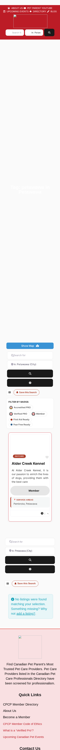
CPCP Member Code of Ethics (22, 724)
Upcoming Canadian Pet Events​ (23, 737)
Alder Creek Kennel (28, 463)
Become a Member (16, 717)
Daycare (19, 456)
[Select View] (9, 392)
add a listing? (25, 613)
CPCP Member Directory (20, 704)
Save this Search (28, 392)
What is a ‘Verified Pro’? (18, 730)
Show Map (28, 345)
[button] (44, 513)
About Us (9, 711)
